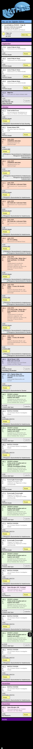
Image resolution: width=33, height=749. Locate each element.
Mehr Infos (25, 35)
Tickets (26, 54)
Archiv (4, 719)
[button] (16, 21)
